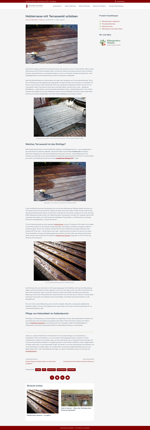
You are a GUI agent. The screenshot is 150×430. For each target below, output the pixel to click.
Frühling (41, 20)
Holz (44, 369)
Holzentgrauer (58, 224)
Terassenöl (71, 369)
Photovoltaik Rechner (108, 24)
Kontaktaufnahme (31, 351)
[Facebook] (52, 377)
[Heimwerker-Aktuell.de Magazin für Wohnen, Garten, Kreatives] (34, 6)
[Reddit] (57, 377)
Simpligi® (87, 428)
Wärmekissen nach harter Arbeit (112, 29)
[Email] (67, 377)
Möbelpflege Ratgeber (38, 323)
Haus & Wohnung (70, 6)
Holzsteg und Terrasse (63, 235)
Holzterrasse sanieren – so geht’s (39, 415)
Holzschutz (51, 369)
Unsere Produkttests (32, 20)
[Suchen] (115, 1)
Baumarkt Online (107, 26)
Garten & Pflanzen (84, 6)
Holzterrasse (62, 369)
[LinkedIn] (62, 377)
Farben (38, 369)
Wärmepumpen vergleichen (111, 21)
